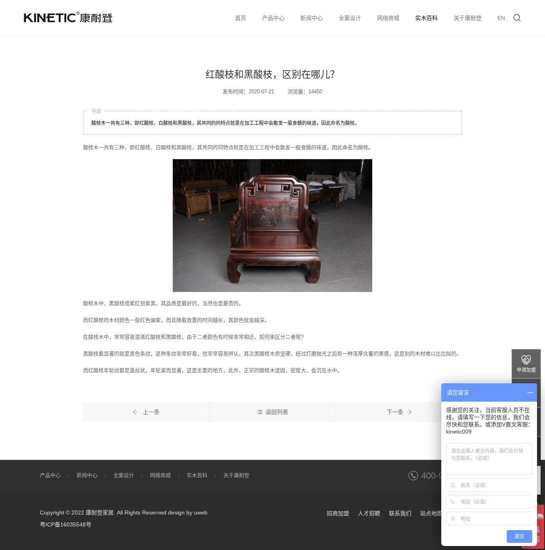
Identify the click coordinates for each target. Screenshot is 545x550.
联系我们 (400, 513)
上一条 (150, 412)
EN (501, 18)
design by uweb (187, 512)
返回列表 (277, 412)
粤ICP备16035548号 (65, 524)
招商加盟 (338, 513)
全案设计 (350, 18)
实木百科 (426, 18)
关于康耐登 (468, 18)
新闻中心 (311, 18)
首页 (240, 18)
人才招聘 (369, 513)
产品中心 (273, 18)
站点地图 (431, 513)
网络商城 (388, 18)
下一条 (395, 412)
